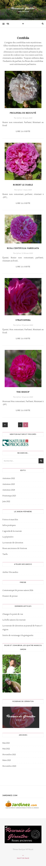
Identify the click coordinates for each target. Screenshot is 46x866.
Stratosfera (23, 320)
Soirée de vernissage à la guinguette (17, 635)
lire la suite (23, 131)
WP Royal (29, 849)
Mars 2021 (6, 760)
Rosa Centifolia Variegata (23, 248)
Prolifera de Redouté (23, 113)
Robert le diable (23, 185)
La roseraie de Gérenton (12, 543)
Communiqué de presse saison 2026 (17, 590)
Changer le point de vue (12, 614)
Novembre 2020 (9, 766)
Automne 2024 (8, 490)
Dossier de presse (10, 596)
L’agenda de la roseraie (12, 531)
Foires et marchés (10, 519)
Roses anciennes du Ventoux (14, 548)
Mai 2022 (6, 749)
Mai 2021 (6, 743)
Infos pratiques (9, 525)
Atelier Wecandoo (10, 572)
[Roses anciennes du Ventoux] (23, 9)
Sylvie (19, 118)
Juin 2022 (6, 501)
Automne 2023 (8, 484)
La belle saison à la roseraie (14, 620)
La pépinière (7, 537)
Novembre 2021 (9, 754)
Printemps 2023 (9, 496)
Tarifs (5, 554)
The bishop (23, 392)
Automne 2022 (8, 478)
